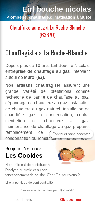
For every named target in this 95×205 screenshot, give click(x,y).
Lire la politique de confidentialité (29, 182)
